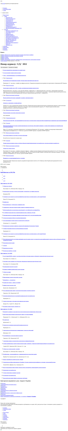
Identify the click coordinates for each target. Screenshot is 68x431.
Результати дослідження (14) (12, 37)
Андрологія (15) (9, 19)
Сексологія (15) (9, 21)
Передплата (5, 47)
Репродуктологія (10, 85)
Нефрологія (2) (9, 25)
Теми (6, 16)
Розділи (6, 29)
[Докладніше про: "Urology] (4, 57)
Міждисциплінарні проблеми (12, 95)
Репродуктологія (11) (10, 18)
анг (4, 3)
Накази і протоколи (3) (11, 40)
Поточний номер (7, 9)
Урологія (8, 123)
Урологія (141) (9, 17)
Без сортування (4, 67)
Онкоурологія (9, 78)
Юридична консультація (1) (12, 42)
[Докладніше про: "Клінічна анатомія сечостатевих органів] (12, 56)
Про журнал (6, 15)
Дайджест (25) (9, 45)
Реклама (5, 48)
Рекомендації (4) (9, 41)
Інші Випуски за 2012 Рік (8, 172)
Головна (5, 8)
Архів (4, 10)
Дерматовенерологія (10, 118)
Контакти (5, 49)
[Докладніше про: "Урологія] (5, 58)
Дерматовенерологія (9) (11, 22)
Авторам (5, 46)
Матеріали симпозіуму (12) (12, 30)
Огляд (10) (8, 33)
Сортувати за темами (13, 67)
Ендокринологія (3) (10, 24)
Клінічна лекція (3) (10, 35)
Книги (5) (8, 43)
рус (3, 3)
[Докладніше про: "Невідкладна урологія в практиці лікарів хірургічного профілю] (17, 54)
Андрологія (8, 100)
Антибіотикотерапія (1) (11, 27)
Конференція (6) (9, 34)
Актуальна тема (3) (10, 31)
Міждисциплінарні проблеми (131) (14, 28)
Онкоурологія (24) (10, 23)
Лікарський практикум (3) (12, 36)
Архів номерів (4, 60)
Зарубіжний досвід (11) (11, 39)
